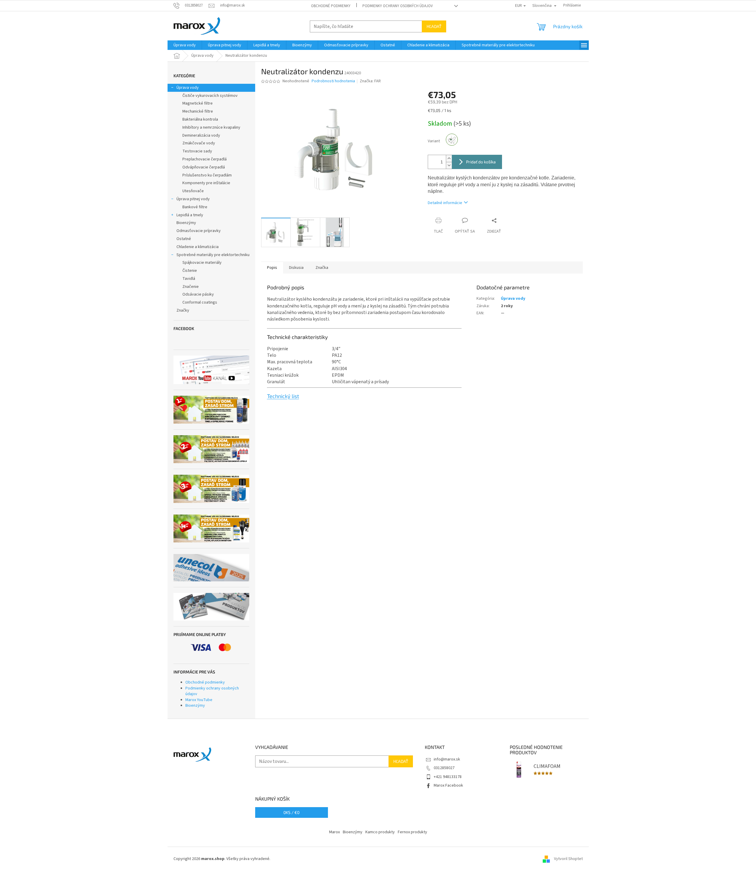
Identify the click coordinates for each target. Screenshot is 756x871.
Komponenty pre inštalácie (206, 183)
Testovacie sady (197, 151)
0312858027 (444, 768)
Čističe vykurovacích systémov (210, 96)
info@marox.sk (447, 759)
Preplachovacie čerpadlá (204, 159)
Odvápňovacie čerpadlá (203, 167)
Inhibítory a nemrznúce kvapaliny (211, 127)
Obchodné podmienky (331, 6)
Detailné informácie (445, 203)
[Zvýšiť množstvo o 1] (449, 158)
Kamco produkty (380, 832)
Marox (334, 832)
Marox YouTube (198, 700)
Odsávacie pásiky (198, 294)
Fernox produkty (412, 832)
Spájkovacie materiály (202, 263)
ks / (291, 812)
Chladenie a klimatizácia (197, 247)
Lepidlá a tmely (189, 215)
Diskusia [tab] (296, 268)
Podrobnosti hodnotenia (333, 81)
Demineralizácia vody (201, 135)
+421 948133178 (448, 777)
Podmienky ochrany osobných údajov (397, 6)
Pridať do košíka (481, 161)
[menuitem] (185, 45)
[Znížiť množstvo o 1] (449, 165)
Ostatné (183, 239)
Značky (182, 310)
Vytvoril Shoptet (568, 859)
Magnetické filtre (197, 103)
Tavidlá (188, 279)
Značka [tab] (321, 268)
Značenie (190, 287)
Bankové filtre (194, 207)
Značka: (370, 81)
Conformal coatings (199, 302)
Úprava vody (187, 88)
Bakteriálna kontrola (200, 119)
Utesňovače (193, 191)
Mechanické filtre (197, 111)
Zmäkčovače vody (198, 143)
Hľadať (434, 26)
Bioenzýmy (186, 223)
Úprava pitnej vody (193, 199)
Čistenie (189, 271)
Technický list (283, 396)
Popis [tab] (272, 268)
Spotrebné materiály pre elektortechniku (213, 255)
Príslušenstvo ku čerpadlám (207, 175)
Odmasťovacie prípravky (198, 231)
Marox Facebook (448, 785)
